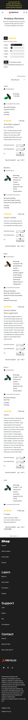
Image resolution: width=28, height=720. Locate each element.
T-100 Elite (16, 96)
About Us (4, 576)
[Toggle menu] (2, 12)
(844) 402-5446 (6, 644)
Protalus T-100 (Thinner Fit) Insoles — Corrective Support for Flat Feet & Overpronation (18, 184)
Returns (4, 613)
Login (3, 607)
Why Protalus (5, 582)
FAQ (3, 619)
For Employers (5, 624)
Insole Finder (5, 557)
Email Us (4, 638)
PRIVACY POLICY (6, 711)
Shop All (4, 545)
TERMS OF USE (6, 708)
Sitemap (4, 593)
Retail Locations (6, 551)
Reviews (4, 562)
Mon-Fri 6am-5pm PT (7, 650)
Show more (13, 536)
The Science (5, 588)
